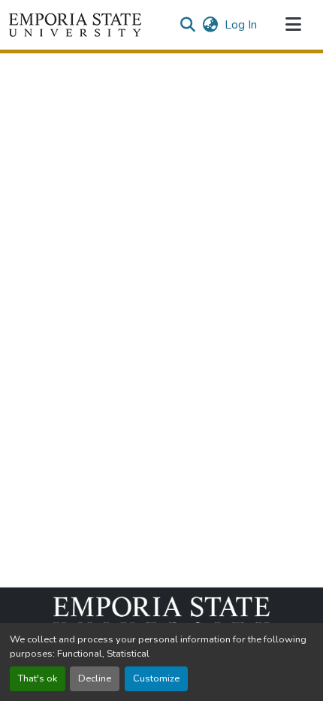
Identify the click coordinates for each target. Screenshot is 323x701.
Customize (156, 678)
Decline (94, 678)
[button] (75, 25)
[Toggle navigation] (293, 25)
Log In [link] (241, 25)
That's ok (37, 678)
